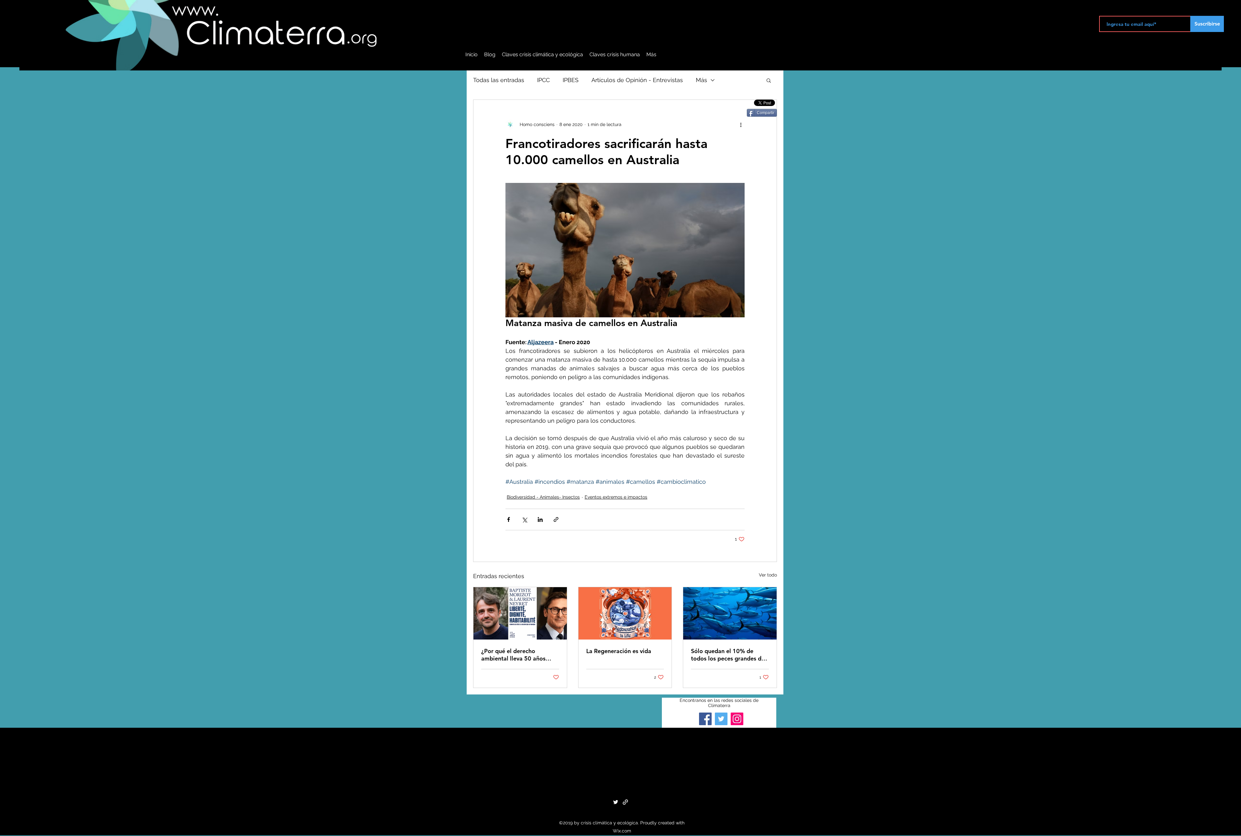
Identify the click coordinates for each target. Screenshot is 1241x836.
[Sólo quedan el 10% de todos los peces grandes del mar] (730, 613)
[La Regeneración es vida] (625, 613)
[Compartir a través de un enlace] (556, 519)
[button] (769, 80)
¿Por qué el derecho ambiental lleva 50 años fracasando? (513, 654)
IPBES (570, 80)
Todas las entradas (498, 80)
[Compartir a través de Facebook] (508, 519)
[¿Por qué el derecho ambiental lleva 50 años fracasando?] (520, 613)
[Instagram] (737, 719)
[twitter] (615, 802)
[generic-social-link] (625, 802)
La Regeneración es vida (618, 651)
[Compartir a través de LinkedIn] (540, 519)
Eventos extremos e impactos (616, 497)
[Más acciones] (741, 124)
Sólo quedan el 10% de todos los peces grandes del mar (728, 654)
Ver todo (768, 574)
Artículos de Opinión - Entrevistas (637, 80)
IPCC (543, 80)
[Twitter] (721, 719)
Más (701, 80)
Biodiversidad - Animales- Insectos (543, 497)
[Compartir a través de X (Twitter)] (524, 519)
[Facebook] (705, 719)
